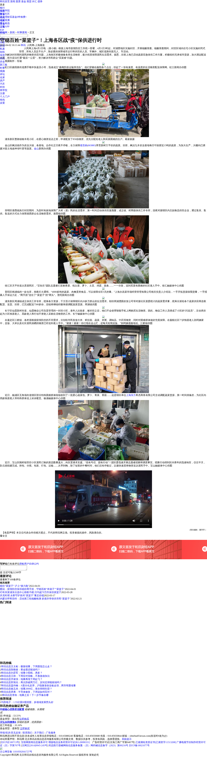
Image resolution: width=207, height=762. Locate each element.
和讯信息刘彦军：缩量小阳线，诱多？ (21, 672)
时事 (2, 68)
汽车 (2, 83)
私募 (2, 48)
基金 (23, 1)
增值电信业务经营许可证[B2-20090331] (69, 742)
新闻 (12, 1)
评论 (2, 74)
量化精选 (5, 23)
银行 (2, 8)
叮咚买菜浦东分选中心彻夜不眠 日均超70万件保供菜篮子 (30, 592)
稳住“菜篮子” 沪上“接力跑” (14, 586)
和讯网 (3, 32)
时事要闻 (22, 32)
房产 (2, 80)
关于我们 (39, 732)
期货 (29, 1)
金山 (36, 148)
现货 (2, 55)
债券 (40, 1)
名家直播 (5, 20)
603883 (91, 145)
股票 (18, 1)
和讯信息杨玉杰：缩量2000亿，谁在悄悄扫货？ (26, 688)
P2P (2, 30)
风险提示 (127, 739)
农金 (2, 61)
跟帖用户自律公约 (29, 563)
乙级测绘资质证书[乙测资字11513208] (156, 742)
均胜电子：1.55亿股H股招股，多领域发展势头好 (27, 702)
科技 (2, 87)
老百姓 (83, 145)
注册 (2, 93)
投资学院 (5, 10)
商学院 (3, 90)
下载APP (4, 26)
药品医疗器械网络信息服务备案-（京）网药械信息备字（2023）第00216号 (88, 745)
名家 (2, 77)
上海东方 (131, 395)
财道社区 (5, 13)
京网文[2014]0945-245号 (34, 745)
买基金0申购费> (18, 17)
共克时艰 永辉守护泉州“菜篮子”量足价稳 (22, 595)
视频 (2, 71)
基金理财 (5, 17)
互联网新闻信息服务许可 (34, 742)
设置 (2, 103)
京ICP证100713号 (10, 742)
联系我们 (27, 732)
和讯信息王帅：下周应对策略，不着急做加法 (25, 676)
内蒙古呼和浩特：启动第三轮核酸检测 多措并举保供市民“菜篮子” (35, 598)
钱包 (2, 99)
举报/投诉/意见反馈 (10, 732)
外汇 (34, 1)
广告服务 (51, 732)
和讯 (23, 45)
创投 (2, 52)
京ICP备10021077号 (139, 745)
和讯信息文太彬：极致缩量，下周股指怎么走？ (26, 666)
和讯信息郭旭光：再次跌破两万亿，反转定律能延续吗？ (31, 682)
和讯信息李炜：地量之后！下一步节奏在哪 (25, 695)
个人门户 (5, 96)
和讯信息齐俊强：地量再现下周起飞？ (21, 679)
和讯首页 (5, 1)
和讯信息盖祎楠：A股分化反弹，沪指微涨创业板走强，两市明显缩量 (38, 685)
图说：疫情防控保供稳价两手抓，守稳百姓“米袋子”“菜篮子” (32, 589)
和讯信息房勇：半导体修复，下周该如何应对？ (26, 692)
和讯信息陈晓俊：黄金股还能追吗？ (20, 669)
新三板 (3, 64)
